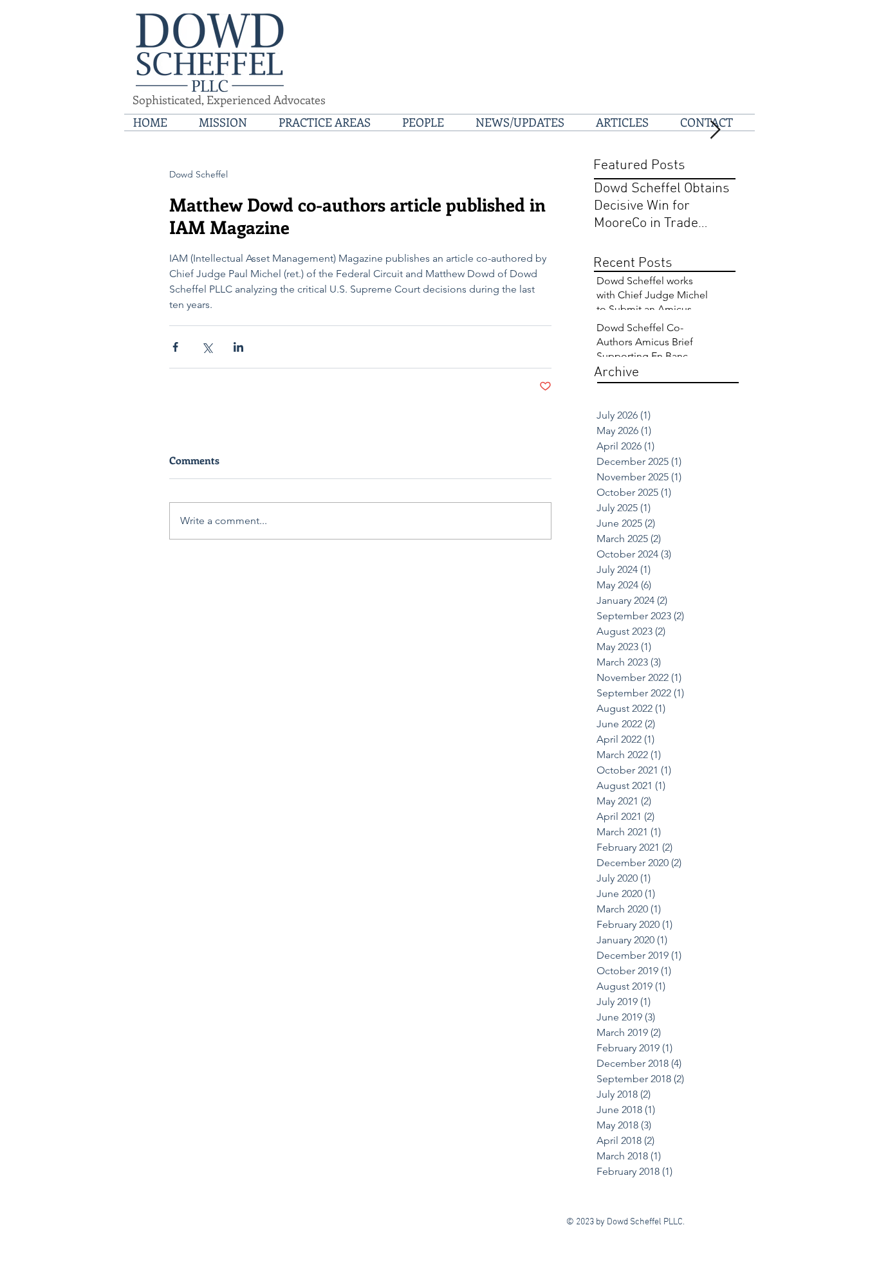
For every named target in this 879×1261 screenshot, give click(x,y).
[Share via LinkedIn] (238, 347)
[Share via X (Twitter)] (207, 347)
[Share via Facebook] (175, 347)
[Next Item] (715, 130)
